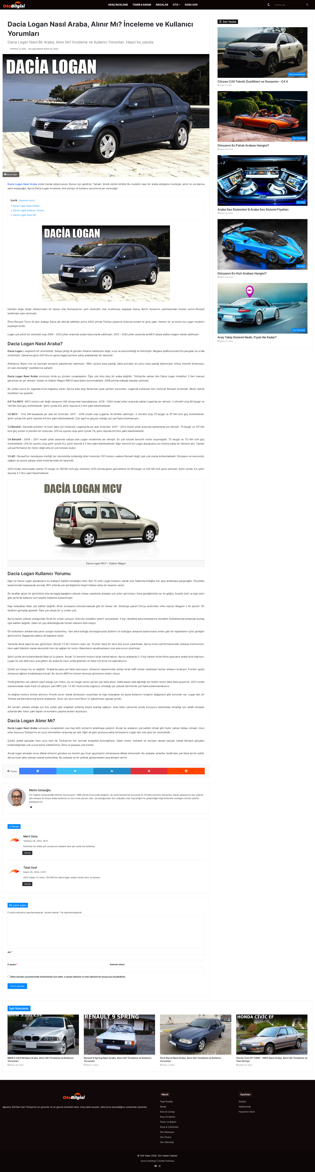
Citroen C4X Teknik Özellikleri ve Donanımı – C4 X (253, 81)
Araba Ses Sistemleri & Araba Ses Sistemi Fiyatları (253, 209)
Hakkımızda (245, 1106)
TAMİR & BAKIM (142, 4)
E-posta (12, 964)
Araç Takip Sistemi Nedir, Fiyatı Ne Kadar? (247, 337)
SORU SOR (191, 4)
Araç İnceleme (167, 1116)
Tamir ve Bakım (168, 1122)
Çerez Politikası (148, 1161)
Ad (10, 952)
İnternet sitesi (117, 964)
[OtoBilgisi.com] (18, 5)
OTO (175, 4)
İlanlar (163, 1106)
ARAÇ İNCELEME (118, 4)
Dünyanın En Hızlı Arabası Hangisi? (242, 273)
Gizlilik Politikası (166, 1161)
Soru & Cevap (167, 1111)
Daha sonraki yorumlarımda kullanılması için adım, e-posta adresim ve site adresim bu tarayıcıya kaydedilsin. (68, 976)
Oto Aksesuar (167, 1132)
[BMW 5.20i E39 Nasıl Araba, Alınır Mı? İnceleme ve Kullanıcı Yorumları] (43, 1035)
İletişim (242, 1101)
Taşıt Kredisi (166, 1101)
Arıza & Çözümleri (169, 1127)
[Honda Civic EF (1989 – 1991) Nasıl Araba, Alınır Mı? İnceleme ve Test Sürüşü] (272, 1035)
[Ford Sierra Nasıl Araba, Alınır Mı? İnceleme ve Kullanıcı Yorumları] (195, 1035)
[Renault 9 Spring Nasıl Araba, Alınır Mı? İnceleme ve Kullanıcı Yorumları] (119, 1035)
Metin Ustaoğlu (40, 790)
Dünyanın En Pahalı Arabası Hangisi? (243, 145)
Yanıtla (27, 853)
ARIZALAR (162, 4)
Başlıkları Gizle (27, 200)
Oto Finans (165, 1137)
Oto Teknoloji (167, 1142)
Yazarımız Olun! (247, 1111)
